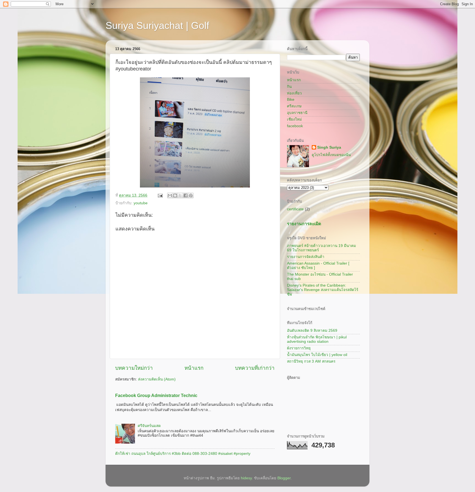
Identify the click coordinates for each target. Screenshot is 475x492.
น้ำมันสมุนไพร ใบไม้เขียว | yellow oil (317, 355)
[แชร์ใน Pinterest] (191, 195)
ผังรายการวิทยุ (299, 348)
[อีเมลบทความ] (160, 195)
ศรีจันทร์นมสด (149, 426)
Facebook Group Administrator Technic (156, 395)
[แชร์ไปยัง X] (180, 195)
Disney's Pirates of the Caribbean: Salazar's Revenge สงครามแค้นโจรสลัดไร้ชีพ (322, 289)
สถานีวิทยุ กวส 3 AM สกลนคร (311, 361)
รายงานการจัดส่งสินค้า (305, 257)
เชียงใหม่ (294, 119)
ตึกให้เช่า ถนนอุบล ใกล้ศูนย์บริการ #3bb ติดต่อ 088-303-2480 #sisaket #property (182, 454)
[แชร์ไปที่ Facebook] (185, 195)
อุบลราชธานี (297, 113)
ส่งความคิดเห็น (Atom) (157, 379)
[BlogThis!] (175, 195)
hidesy (246, 478)
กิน (289, 87)
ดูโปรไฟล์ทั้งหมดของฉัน (331, 155)
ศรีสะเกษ (294, 106)
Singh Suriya (329, 147)
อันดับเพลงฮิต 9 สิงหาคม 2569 (312, 330)
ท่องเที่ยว (294, 93)
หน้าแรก (193, 368)
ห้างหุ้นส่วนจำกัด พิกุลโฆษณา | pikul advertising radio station (317, 339)
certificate (295, 209)
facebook (295, 126)
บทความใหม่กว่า (134, 368)
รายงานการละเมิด (304, 223)
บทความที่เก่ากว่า (255, 368)
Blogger (284, 478)
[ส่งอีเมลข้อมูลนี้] (170, 195)
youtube (141, 203)
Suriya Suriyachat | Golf (157, 25)
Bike (290, 99)
